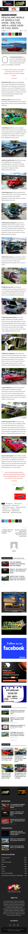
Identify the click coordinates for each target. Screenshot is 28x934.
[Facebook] (2, 34)
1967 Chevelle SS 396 (6, 510)
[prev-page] (2, 583)
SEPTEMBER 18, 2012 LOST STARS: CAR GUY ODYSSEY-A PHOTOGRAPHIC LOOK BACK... (17, 734)
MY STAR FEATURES (9, 12)
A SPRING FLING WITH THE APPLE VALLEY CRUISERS (7, 531)
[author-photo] (14, 548)
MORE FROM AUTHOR (19, 558)
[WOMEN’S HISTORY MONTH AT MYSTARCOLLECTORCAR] (5, 727)
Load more (13, 740)
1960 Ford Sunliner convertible (8, 507)
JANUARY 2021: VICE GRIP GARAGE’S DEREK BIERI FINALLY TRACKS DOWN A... (17, 833)
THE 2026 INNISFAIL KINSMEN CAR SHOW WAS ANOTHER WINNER (17, 563)
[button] (2, 9)
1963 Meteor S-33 (5, 508)
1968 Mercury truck (15, 510)
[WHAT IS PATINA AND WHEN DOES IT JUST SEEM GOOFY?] (5, 847)
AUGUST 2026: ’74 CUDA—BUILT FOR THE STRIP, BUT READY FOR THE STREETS (17, 578)
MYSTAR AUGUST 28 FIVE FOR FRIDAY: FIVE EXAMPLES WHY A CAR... (17, 821)
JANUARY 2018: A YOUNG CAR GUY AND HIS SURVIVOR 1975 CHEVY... (17, 712)
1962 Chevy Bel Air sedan (21, 507)
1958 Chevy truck (15, 505)
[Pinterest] (9, 34)
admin (4, 30)
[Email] (16, 34)
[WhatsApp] (13, 34)
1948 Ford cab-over (18, 503)
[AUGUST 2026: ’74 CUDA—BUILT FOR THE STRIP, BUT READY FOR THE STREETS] (5, 578)
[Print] (20, 34)
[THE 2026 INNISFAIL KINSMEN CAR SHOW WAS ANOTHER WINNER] (5, 563)
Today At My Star (13, 14)
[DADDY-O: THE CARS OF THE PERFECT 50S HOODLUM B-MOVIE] (5, 571)
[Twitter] (6, 34)
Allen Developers (17, 930)
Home (2, 12)
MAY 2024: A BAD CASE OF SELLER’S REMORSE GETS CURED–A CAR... (7, 758)
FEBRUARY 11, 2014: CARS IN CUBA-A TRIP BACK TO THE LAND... (17, 719)
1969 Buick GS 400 (5, 512)
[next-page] (5, 583)
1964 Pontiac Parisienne (15, 508)
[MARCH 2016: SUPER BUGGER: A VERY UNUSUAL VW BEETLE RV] (5, 840)
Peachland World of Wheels (16, 512)
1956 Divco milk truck (6, 505)
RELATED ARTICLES (7, 558)
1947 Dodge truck (9, 503)
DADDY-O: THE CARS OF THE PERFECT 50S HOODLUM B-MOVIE (18, 571)
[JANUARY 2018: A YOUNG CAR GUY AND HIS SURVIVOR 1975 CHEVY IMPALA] (5, 712)
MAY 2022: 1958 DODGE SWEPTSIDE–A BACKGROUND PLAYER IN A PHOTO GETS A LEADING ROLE (21, 533)
